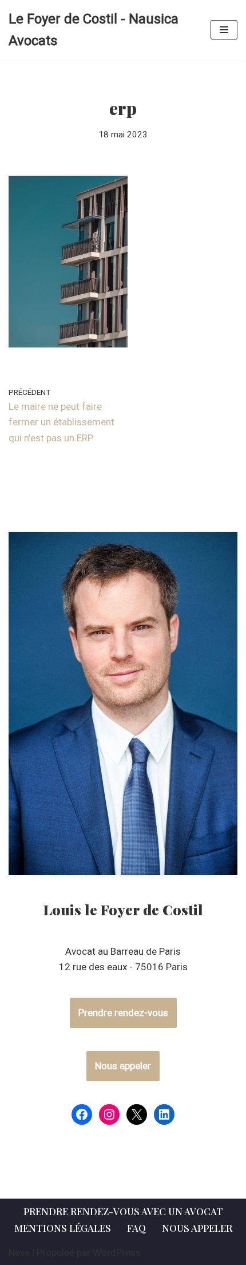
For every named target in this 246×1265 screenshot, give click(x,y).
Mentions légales (62, 1227)
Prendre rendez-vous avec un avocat (123, 1211)
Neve (19, 1252)
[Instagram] (109, 1114)
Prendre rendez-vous (123, 1012)
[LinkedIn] (164, 1114)
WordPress (117, 1252)
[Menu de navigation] (224, 29)
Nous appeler (123, 1066)
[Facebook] (82, 1114)
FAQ (136, 1227)
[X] (136, 1114)
